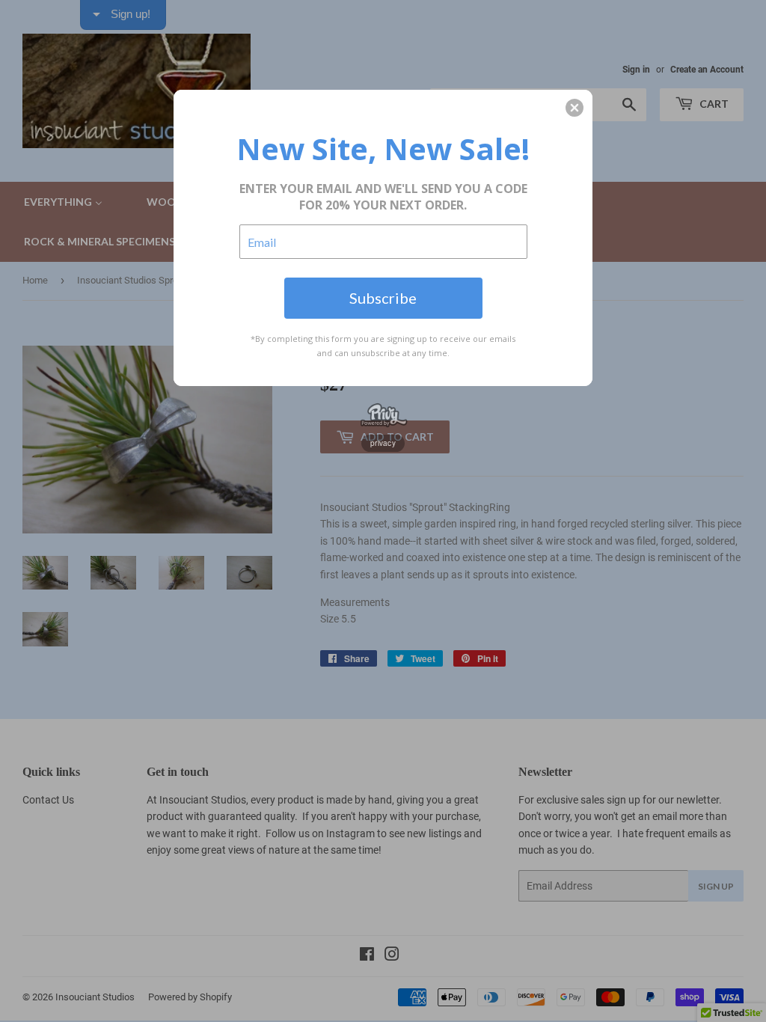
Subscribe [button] (383, 298)
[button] (574, 108)
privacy (383, 443)
